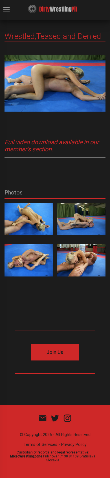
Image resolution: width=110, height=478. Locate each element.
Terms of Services (40, 444)
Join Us (55, 352)
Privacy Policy (74, 444)
